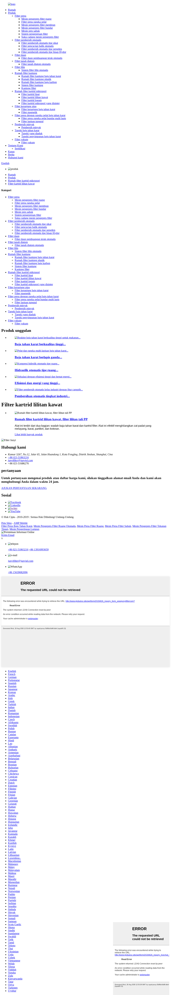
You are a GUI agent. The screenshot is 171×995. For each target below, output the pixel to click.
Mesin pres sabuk (30, 30)
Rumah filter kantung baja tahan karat (41, 76)
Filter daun (20, 55)
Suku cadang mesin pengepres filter (40, 37)
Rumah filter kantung (26, 73)
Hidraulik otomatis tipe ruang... (36, 370)
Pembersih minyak (24, 124)
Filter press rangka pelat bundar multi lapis (43, 118)
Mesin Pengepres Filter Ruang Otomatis (55, 526)
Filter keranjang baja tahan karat (38, 109)
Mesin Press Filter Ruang (90, 526)
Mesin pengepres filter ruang (36, 18)
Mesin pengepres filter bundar (37, 27)
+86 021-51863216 (18, 549)
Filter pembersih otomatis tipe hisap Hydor (43, 52)
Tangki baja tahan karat (27, 130)
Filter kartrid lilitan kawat (34, 97)
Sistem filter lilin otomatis (34, 70)
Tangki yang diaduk (31, 133)
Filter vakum (21, 139)
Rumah (12, 9)
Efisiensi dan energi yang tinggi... (37, 383)
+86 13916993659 (39, 549)
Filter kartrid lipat (30, 94)
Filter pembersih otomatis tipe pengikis (41, 49)
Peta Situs (6, 523)
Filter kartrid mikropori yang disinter (40, 103)
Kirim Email (7, 535)
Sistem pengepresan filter (34, 33)
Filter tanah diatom (24, 61)
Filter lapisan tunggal (32, 121)
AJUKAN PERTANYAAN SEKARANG (24, 488)
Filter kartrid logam (31, 100)
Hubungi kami (15, 157)
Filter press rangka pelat (33, 21)
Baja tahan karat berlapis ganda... (38, 357)
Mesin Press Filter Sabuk (118, 526)
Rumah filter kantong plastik (36, 79)
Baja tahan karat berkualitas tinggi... (40, 344)
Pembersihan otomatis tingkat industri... (42, 396)
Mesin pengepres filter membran (38, 24)
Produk (12, 12)
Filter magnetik (29, 112)
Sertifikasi (20, 148)
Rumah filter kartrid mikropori (30, 91)
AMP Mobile (21, 523)
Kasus (11, 151)
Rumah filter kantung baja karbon (39, 82)
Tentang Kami (15, 145)
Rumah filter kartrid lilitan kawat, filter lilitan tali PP (51, 419)
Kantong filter (28, 88)
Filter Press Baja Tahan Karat (16, 526)
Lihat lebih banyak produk (29, 434)
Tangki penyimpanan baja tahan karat (41, 136)
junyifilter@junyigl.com (20, 560)
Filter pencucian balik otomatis (37, 46)
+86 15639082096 (18, 572)
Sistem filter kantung (32, 85)
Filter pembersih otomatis (28, 40)
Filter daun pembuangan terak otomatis (41, 58)
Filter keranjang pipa (25, 106)
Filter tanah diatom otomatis (36, 64)
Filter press (20, 15)
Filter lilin (20, 67)
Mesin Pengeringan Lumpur (24, 529)
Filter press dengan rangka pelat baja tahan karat (40, 115)
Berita (11, 154)
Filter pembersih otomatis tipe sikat (39, 43)
